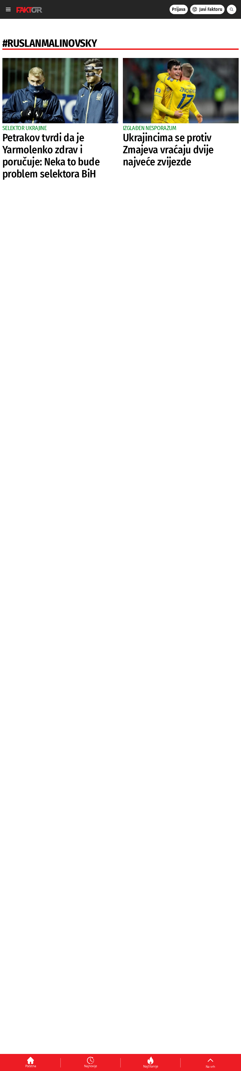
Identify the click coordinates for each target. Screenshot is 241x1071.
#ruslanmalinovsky (49, 43)
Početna (30, 1066)
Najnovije (90, 1066)
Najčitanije (150, 1066)
